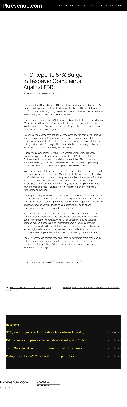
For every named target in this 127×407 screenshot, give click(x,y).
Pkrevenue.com (22, 5)
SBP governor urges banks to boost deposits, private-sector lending (45, 332)
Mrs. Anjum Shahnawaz (41, 93)
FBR (26, 262)
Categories (43, 381)
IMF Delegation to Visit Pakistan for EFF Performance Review (91, 287)
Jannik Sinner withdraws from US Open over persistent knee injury (44, 348)
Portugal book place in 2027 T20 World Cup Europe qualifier (40, 356)
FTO (78, 262)
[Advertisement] (63, 37)
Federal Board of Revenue (41, 262)
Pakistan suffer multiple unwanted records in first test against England (46, 340)
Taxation (55, 93)
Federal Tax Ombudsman (64, 262)
